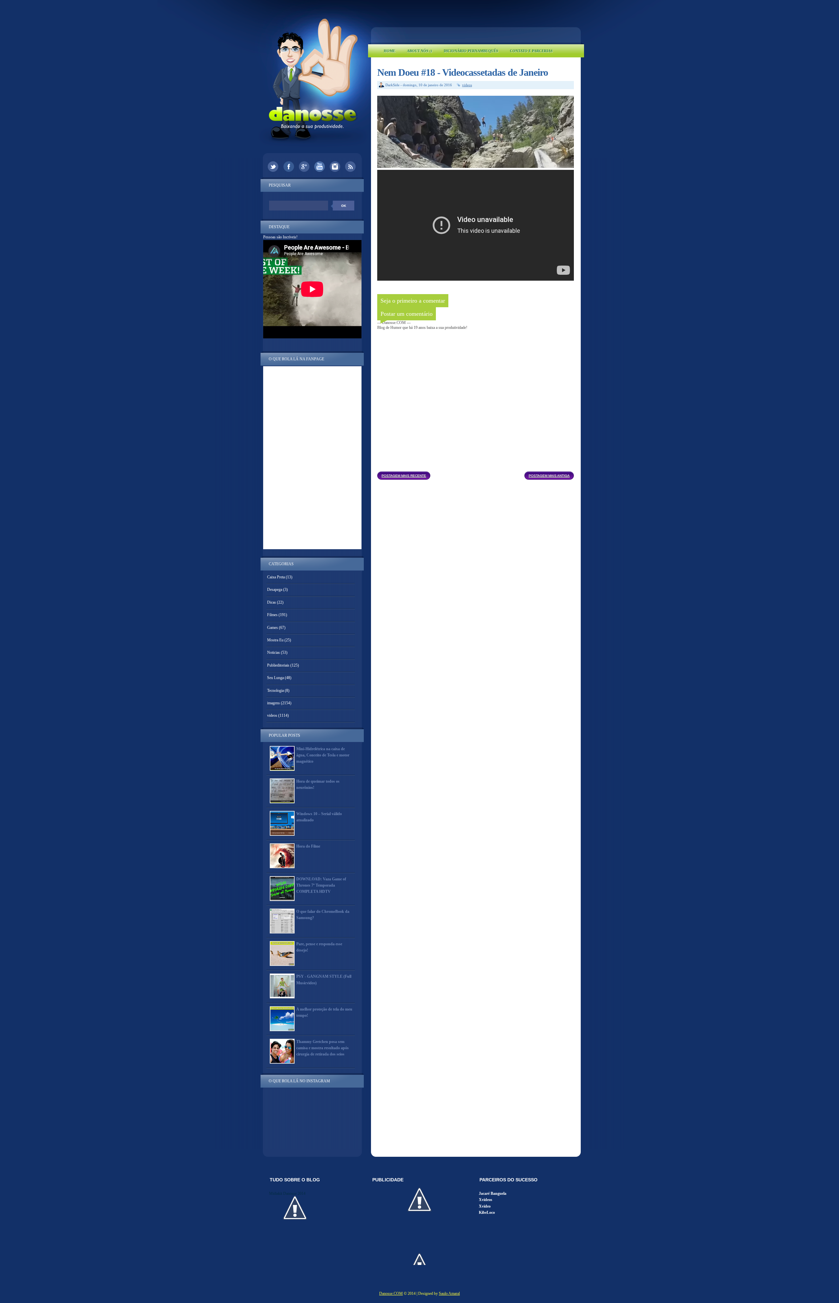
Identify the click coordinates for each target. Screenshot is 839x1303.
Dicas (271, 602)
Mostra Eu (275, 640)
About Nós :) (419, 51)
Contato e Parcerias (531, 51)
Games (272, 627)
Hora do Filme (308, 846)
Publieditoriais (278, 665)
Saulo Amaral (449, 1293)
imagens (273, 703)
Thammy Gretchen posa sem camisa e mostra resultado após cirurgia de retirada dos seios (322, 1047)
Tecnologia (275, 690)
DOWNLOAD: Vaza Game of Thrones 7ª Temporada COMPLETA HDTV (321, 885)
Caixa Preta (276, 577)
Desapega (274, 589)
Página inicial (477, 473)
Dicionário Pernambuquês (471, 51)
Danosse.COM (391, 1293)
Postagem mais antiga (549, 475)
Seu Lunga (275, 677)
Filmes (272, 614)
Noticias (273, 652)
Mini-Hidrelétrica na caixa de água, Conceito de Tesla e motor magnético (322, 755)
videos (467, 85)
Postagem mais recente (403, 475)
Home (389, 51)
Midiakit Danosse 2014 (287, 1193)
